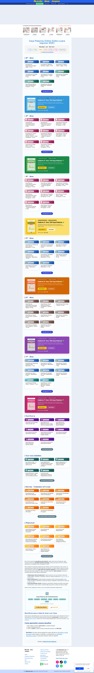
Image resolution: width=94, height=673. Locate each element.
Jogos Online (46, 3)
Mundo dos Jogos (47, 1)
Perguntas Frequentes (29, 656)
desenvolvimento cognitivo (30, 618)
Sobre (26, 654)
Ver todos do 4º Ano (47, 213)
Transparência (43, 658)
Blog (26, 660)
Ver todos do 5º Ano (47, 272)
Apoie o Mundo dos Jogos (62, 658)
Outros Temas (62, 49)
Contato (26, 663)
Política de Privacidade (45, 651)
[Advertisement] (47, 14)
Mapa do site (27, 661)
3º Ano (35, 49)
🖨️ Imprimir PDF (54, 607)
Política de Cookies (44, 649)
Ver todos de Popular (47, 556)
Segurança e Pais (44, 660)
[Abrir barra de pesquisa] (67, 3)
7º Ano (56, 49)
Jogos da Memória (61, 3)
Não (88, 668)
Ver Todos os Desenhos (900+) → (65, 25)
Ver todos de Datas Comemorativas (47, 516)
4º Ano (40, 49)
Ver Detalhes (51, 107)
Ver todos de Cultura (47, 449)
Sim (79, 668)
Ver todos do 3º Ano (47, 151)
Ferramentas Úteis (29, 658)
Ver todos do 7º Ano (47, 391)
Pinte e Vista (53, 3)
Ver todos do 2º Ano (47, 91)
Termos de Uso (43, 653)
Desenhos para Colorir (30, 3)
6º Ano (50, 49)
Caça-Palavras (40, 3)
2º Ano (30, 49)
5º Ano (45, 49)
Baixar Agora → (42, 107)
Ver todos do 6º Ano (47, 332)
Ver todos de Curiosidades (47, 480)
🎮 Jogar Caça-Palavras (41, 607)
